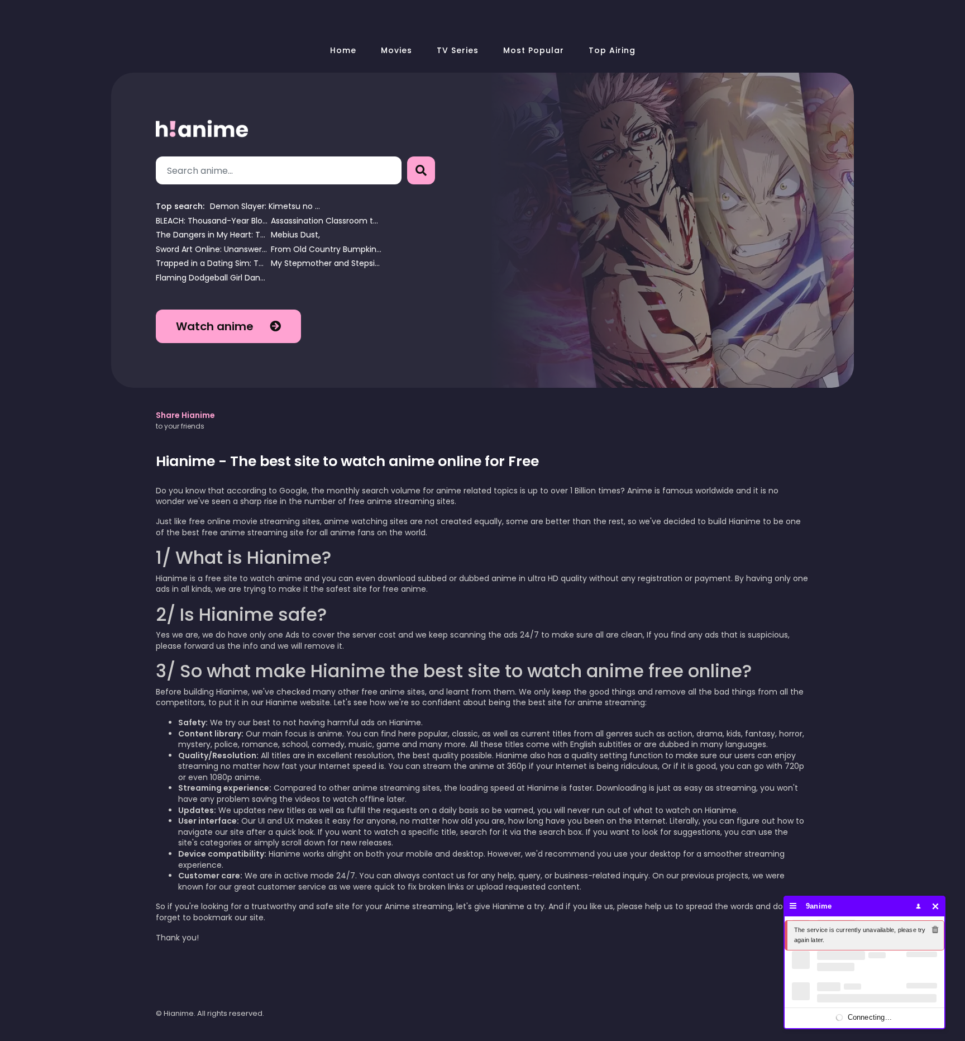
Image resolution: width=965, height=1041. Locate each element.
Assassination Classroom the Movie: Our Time (327, 221)
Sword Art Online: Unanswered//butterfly (211, 249)
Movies (396, 50)
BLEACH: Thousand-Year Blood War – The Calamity (211, 221)
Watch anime (216, 326)
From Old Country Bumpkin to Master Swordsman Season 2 (327, 249)
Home (343, 50)
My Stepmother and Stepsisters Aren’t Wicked (327, 263)
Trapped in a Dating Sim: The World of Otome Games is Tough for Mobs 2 (211, 263)
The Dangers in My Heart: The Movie (211, 235)
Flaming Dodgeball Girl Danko (211, 278)
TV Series (458, 50)
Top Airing (612, 50)
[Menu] (793, 906)
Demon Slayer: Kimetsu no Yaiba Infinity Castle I (266, 206)
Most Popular (533, 50)
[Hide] (935, 906)
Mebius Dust (294, 235)
